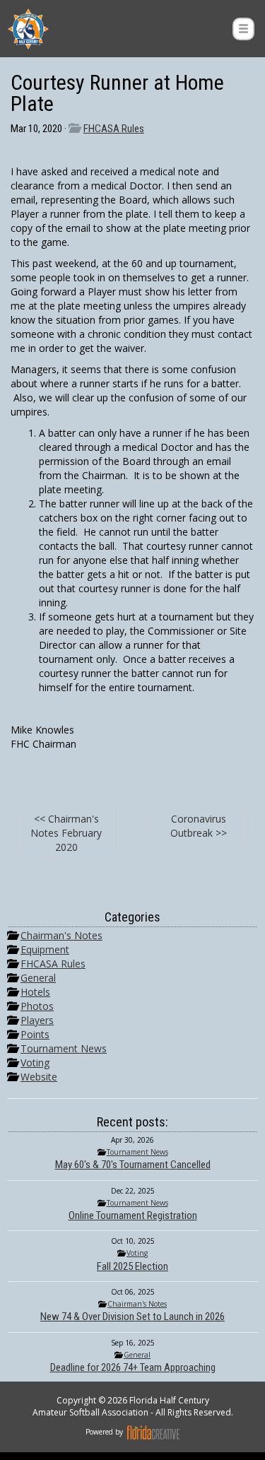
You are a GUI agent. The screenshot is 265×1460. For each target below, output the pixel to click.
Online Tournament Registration (133, 1215)
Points (34, 1034)
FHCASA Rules (113, 128)
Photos (37, 1006)
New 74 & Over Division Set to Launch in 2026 (132, 1316)
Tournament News (63, 1048)
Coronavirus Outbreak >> (198, 826)
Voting (34, 1062)
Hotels (35, 992)
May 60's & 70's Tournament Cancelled (133, 1164)
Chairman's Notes (61, 935)
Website (38, 1076)
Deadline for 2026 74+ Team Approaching (133, 1367)
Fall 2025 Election (132, 1266)
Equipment (44, 949)
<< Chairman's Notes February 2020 (66, 833)
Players (37, 1020)
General (38, 977)
